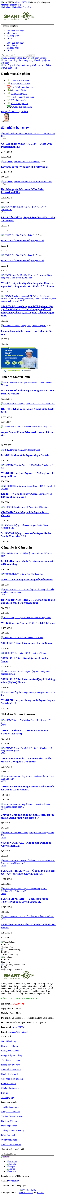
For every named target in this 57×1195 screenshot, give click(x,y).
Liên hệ (4, 1093)
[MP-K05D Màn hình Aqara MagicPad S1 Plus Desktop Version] (28, 385)
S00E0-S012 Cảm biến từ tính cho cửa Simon (27, 642)
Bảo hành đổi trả (8, 1083)
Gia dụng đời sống (19, 90)
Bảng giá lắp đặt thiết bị (11, 1055)
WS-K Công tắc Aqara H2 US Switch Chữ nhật (28, 622)
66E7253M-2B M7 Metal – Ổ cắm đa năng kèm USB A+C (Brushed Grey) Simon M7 (28, 872)
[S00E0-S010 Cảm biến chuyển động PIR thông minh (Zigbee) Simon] (28, 674)
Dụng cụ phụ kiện (19, 93)
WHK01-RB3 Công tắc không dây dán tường (27, 579)
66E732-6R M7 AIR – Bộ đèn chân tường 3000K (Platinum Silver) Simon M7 (24, 900)
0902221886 (13, 1181)
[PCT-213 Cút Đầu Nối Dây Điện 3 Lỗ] (19, 235)
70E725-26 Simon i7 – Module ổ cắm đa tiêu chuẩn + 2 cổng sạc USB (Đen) (26, 760)
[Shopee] (11, 1166)
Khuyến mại (12, 33)
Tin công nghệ (13, 35)
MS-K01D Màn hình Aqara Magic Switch (25, 455)
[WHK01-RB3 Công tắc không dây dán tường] (22, 574)
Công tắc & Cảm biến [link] (16, 547)
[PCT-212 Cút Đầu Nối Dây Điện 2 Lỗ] (19, 255)
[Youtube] (11, 1164)
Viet (40, 1192)
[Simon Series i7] (39, 58)
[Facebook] (12, 1161)
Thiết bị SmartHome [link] (16, 377)
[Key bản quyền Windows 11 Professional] (20, 161)
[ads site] (19, 371)
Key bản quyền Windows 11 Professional (24, 166)
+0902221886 (21, 2)
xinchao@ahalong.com (11, 5)
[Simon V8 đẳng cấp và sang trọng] (17, 60)
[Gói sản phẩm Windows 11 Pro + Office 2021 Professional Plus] (28, 136)
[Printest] (11, 1169)
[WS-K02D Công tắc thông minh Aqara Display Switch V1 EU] (28, 695)
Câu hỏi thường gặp (10, 1088)
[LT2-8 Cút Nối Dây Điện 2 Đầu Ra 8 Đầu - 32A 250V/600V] (28, 209)
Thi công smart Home (10, 1060)
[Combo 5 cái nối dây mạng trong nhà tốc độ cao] (23, 325)
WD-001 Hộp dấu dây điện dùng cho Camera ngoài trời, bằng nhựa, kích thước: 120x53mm (27, 285)
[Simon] (5, 63)
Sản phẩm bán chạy (15, 31)
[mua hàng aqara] (9, 68)
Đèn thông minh (18, 100)
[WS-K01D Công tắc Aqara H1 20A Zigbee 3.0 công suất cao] (28, 467)
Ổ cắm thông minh (19, 103)
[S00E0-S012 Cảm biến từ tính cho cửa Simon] (22, 637)
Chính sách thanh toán (11, 1069)
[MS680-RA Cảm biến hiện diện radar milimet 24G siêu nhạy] (28, 556)
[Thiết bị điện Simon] (43, 60)
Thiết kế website (26, 1192)
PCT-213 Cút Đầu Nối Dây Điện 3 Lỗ (22, 240)
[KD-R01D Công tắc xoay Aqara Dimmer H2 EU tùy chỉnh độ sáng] (28, 488)
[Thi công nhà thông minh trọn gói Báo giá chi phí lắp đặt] (27, 65)
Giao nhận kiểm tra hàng (12, 1079)
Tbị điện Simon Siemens (22, 87)
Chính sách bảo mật (9, 1074)
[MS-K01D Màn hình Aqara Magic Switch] (20, 450)
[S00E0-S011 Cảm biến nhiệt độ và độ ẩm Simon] (23, 653)
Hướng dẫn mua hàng (10, 111)
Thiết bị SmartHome (20, 80)
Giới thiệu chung (8, 1041)
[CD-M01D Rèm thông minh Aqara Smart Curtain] (24, 507)
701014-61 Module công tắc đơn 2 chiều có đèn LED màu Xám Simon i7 (28, 788)
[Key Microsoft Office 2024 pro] (16, 58)
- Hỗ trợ (24, 111)
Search (31, 55)
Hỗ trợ (9, 38)
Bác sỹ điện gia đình (10, 1050)
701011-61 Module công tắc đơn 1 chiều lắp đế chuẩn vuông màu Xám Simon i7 (27, 816)
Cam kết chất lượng (9, 1046)
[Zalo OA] (12, 1171)
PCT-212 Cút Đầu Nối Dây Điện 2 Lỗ (22, 260)
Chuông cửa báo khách (21, 107)
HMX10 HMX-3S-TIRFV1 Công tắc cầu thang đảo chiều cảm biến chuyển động (28, 601)
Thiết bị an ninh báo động (22, 97)
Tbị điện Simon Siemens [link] (18, 714)
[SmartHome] (19, 18)
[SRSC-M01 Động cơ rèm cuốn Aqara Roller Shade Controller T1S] (28, 528)
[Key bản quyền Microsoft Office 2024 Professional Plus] (26, 181)
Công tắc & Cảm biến (20, 83)
